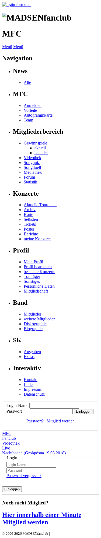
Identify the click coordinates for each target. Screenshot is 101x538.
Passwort (14, 411)
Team (28, 120)
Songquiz (32, 162)
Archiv (30, 209)
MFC (6, 433)
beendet (41, 152)
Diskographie (35, 324)
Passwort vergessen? (23, 475)
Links (28, 384)
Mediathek (33, 172)
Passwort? (35, 421)
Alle (27, 82)
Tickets (30, 224)
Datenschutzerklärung (67, 534)
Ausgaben (32, 351)
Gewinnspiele (35, 143)
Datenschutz (34, 394)
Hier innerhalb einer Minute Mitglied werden (41, 518)
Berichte (31, 234)
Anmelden (32, 105)
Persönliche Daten (39, 286)
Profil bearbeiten (38, 266)
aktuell (40, 148)
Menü (7, 46)
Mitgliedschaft (36, 291)
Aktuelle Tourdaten (40, 204)
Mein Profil (33, 262)
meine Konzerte (37, 239)
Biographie (33, 328)
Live (6, 448)
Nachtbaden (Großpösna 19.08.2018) (34, 453)
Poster (29, 229)
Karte (28, 214)
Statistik (30, 182)
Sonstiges (32, 281)
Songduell (32, 167)
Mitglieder (32, 314)
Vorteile (30, 110)
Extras (29, 356)
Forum (29, 177)
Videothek (32, 157)
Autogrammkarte (38, 115)
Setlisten (31, 219)
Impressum (33, 389)
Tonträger (32, 276)
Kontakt (30, 379)
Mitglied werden (61, 421)
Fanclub (9, 438)
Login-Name (17, 405)
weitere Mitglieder (39, 319)
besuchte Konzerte (39, 271)
